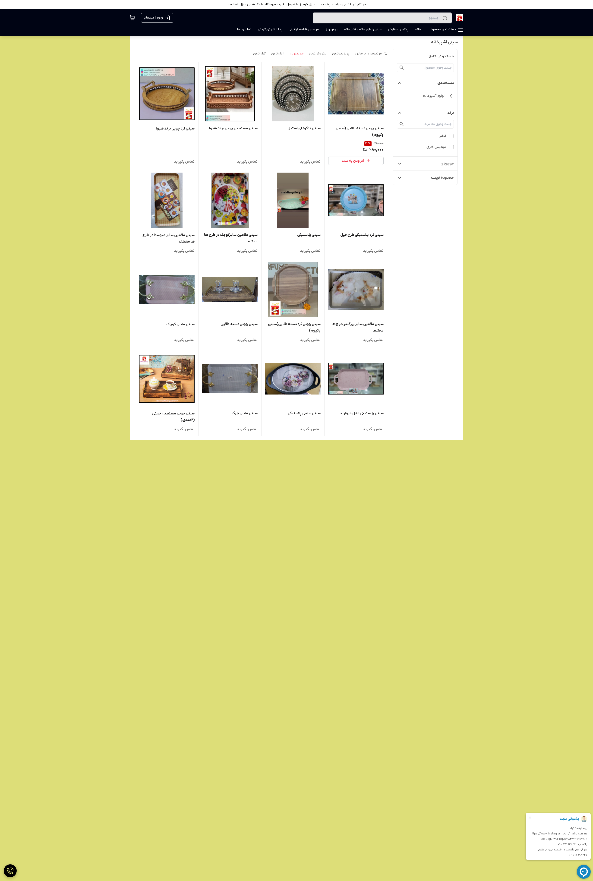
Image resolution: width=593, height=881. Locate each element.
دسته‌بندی (445, 83)
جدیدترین (296, 53)
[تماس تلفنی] (10, 870)
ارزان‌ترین (277, 53)
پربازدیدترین (340, 53)
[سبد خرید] (132, 18)
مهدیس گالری (436, 147)
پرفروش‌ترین (318, 53)
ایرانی (442, 136)
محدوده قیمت (442, 177)
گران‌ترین (259, 53)
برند (450, 113)
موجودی (447, 163)
